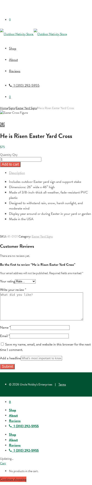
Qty (15, 154)
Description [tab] (17, 173)
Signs (12, 108)
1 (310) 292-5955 (26, 85)
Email (5, 336)
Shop (12, 48)
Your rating (7, 281)
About (13, 59)
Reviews (14, 71)
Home (4, 108)
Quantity (6, 154)
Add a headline (10, 358)
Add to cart (10, 164)
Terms (62, 384)
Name (5, 327)
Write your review (13, 289)
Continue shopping (13, 479)
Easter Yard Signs (26, 108)
